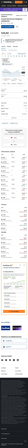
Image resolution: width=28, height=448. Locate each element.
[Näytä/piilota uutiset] (10, 54)
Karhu (15, 137)
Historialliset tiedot (13, 50)
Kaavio (9, 46)
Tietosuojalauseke (5, 433)
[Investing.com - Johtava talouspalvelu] (9, 2)
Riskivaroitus (4, 438)
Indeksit (3, 5)
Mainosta (3, 371)
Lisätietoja (3, 367)
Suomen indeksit (11, 5)
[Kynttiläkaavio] (3, 54)
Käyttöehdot (4, 428)
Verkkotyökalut (19, 374)
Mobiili (16, 367)
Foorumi (15, 46)
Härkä (15, 144)
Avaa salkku (18, 371)
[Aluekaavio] (5, 54)
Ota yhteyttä (4, 374)
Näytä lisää (14, 117)
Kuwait (16, 123)
